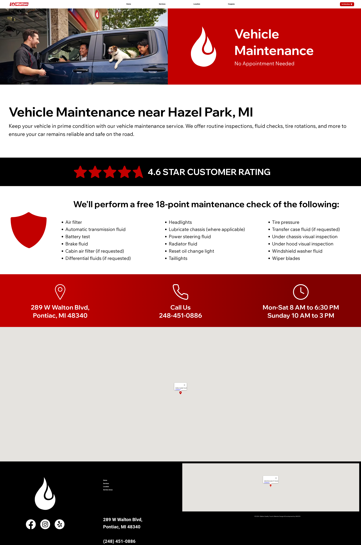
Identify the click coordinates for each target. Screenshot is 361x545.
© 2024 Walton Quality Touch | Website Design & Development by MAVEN (277, 516)
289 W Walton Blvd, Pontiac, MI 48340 (60, 311)
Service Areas (108, 490)
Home (105, 480)
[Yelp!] (59, 524)
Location (106, 486)
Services (106, 483)
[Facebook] (31, 524)
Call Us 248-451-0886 (180, 311)
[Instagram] (45, 524)
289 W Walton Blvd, (122, 519)
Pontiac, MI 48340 (121, 526)
